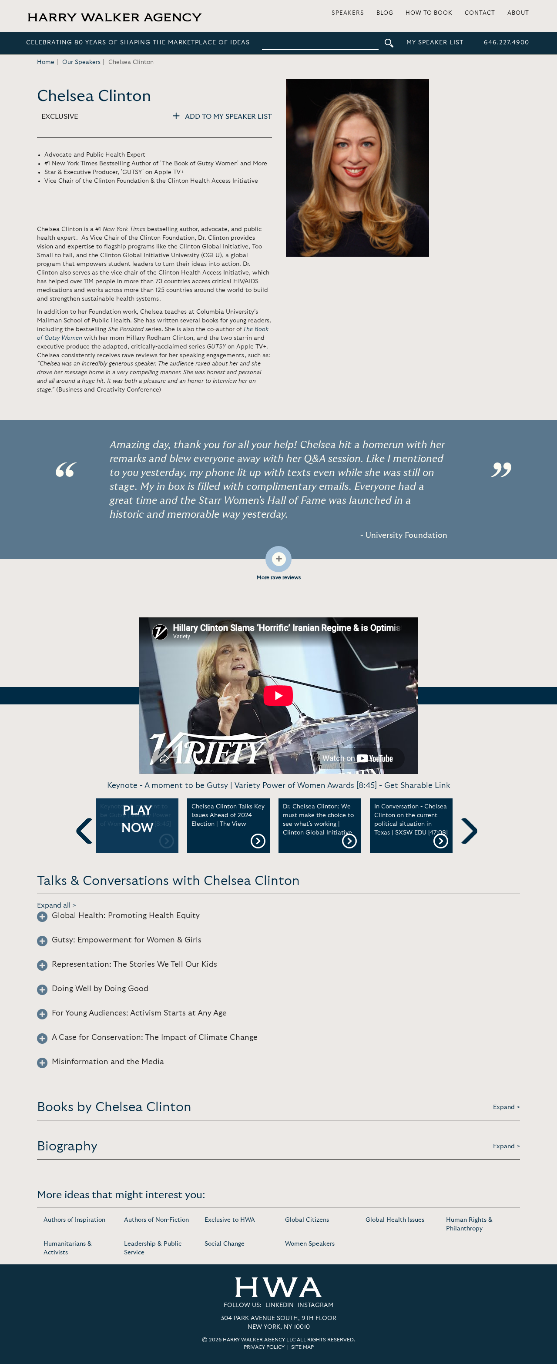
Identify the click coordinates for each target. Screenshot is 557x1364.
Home (45, 62)
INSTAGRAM (315, 1305)
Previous (89, 845)
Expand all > (57, 905)
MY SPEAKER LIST (434, 43)
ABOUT (518, 13)
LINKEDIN (279, 1305)
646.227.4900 (506, 43)
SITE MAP (302, 1347)
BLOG (384, 13)
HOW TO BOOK (429, 13)
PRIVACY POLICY (264, 1347)
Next (464, 845)
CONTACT (480, 13)
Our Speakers (81, 62)
